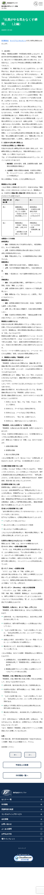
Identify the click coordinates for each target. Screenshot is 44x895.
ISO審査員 (4, 40)
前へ (15, 755)
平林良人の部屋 (22, 765)
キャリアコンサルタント (18, 40)
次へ (30, 755)
